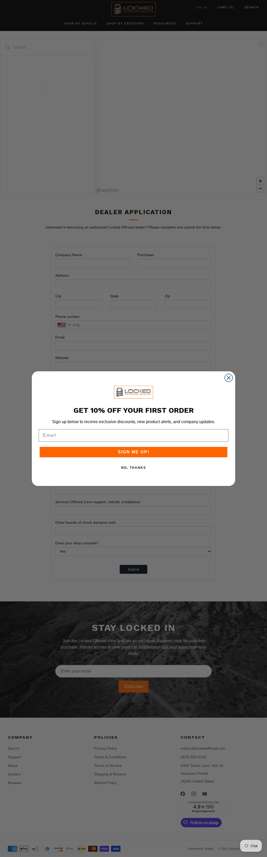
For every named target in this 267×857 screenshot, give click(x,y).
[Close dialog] (229, 378)
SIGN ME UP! (133, 452)
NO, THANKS (133, 468)
